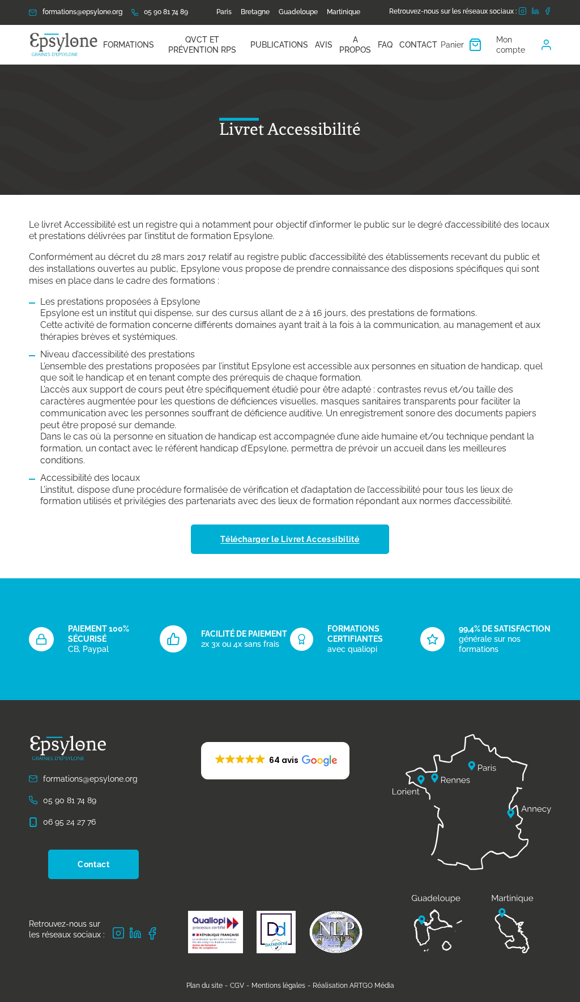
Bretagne (255, 12)
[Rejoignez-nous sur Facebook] (547, 12)
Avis (323, 44)
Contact (418, 44)
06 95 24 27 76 (69, 821)
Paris (224, 12)
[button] (275, 760)
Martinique (343, 12)
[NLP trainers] (335, 932)
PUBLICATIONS (279, 44)
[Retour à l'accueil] (64, 44)
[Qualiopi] (215, 932)
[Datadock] (276, 932)
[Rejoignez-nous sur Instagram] (522, 12)
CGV (237, 986)
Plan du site (204, 986)
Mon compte (510, 44)
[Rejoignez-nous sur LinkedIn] (535, 12)
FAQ (385, 44)
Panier (452, 44)
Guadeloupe (298, 12)
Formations (128, 44)
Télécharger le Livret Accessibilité (289, 539)
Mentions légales (278, 986)
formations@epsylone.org (82, 12)
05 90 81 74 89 (166, 12)
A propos (355, 44)
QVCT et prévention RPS (202, 44)
